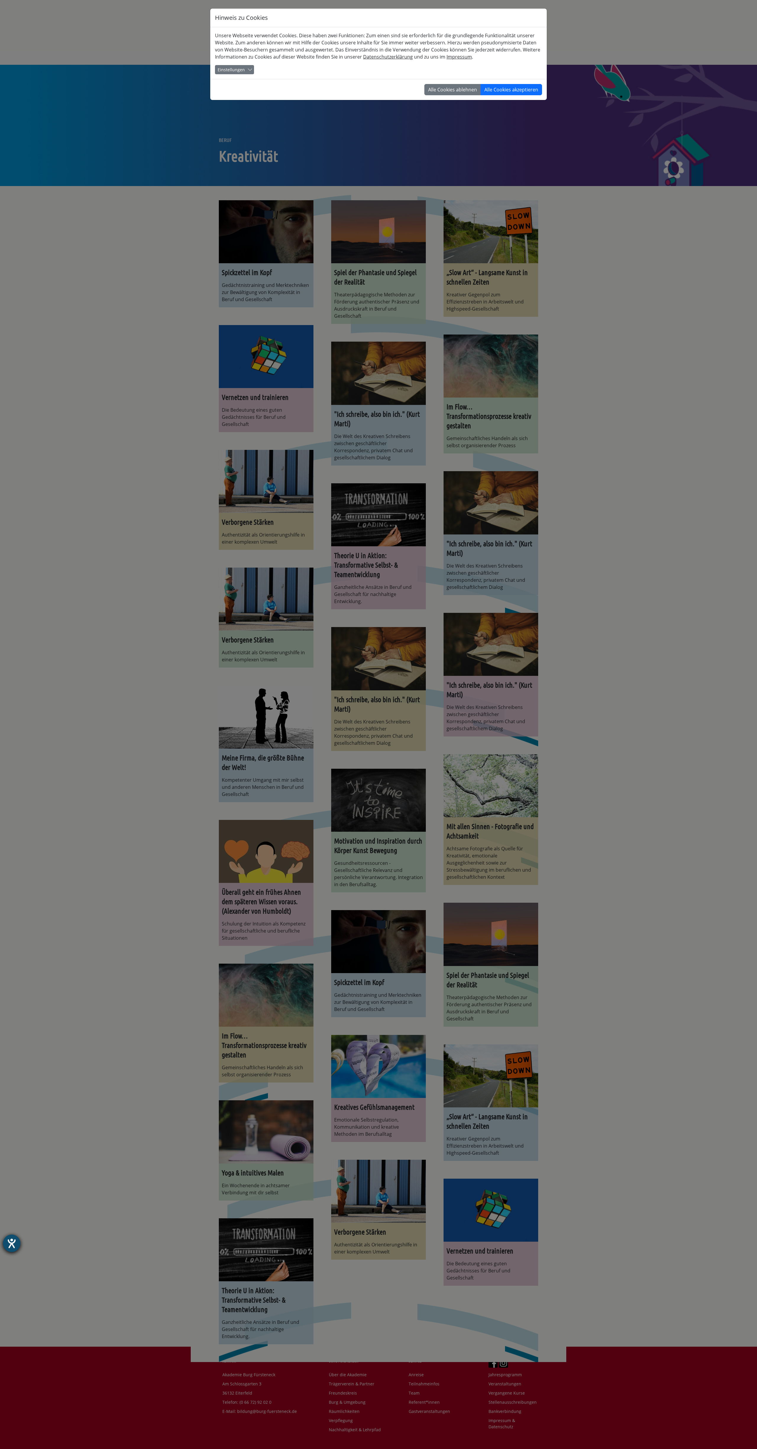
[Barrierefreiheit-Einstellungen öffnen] (11, 1243)
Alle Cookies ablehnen (452, 89)
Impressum (459, 57)
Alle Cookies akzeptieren (511, 89)
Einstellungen (231, 69)
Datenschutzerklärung (388, 57)
